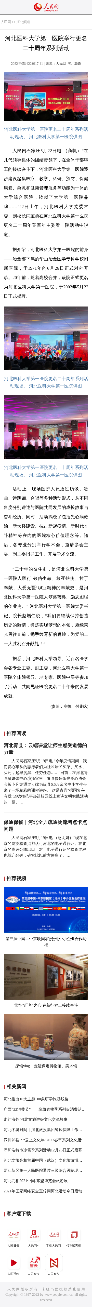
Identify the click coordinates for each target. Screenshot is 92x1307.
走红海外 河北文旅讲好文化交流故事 (35, 1119)
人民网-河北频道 (68, 64)
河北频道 (23, 22)
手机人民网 (53, 1245)
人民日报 (13, 1245)
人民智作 (53, 1274)
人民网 (6, 22)
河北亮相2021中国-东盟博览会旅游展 (36, 1181)
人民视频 (13, 1274)
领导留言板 (73, 1245)
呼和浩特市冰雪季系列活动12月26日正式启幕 (43, 1150)
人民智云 (33, 1274)
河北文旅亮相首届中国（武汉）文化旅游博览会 (45, 1160)
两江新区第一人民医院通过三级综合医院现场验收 (47, 1170)
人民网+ (33, 1245)
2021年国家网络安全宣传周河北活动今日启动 (43, 1191)
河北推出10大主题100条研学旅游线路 (36, 1099)
